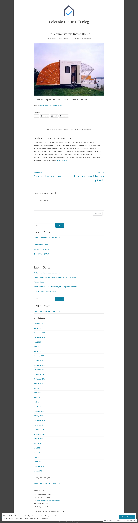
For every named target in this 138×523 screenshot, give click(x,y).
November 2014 (39, 425)
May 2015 (37, 397)
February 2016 (39, 356)
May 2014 (37, 452)
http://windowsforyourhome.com (48, 501)
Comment (98, 214)
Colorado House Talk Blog (69, 21)
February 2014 (39, 466)
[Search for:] (44, 225)
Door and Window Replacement (45, 291)
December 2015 (39, 365)
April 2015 (37, 402)
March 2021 (38, 328)
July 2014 (37, 443)
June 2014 (37, 448)
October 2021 (39, 324)
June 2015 (37, 393)
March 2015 (38, 406)
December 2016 (39, 337)
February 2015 (39, 411)
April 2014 (37, 457)
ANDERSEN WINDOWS (42, 249)
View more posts (62, 160)
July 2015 (37, 388)
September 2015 (40, 379)
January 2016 (38, 360)
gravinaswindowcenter (55, 38)
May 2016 (37, 342)
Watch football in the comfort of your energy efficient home (55, 287)
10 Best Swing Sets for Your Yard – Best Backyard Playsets (55, 277)
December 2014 (39, 420)
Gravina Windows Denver (84, 38)
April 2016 (37, 347)
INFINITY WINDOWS (41, 254)
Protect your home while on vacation (47, 238)
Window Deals (39, 282)
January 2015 (38, 416)
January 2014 (38, 471)
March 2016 (38, 351)
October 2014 (39, 429)
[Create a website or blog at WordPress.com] (78, 522)
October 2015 (39, 374)
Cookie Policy (44, 518)
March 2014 (38, 462)
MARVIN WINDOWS (41, 244)
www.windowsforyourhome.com (50, 105)
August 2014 (38, 439)
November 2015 (39, 370)
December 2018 (39, 333)
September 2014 (40, 434)
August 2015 (38, 383)
